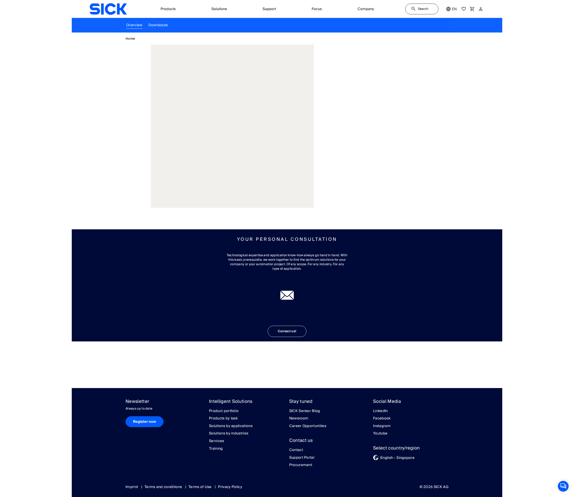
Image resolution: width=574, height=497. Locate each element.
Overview (134, 25)
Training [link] (216, 449)
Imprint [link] (132, 487)
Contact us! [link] (287, 331)
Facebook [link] (382, 418)
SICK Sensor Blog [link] (304, 411)
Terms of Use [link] (200, 487)
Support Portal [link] (301, 458)
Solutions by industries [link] (228, 433)
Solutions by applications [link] (230, 426)
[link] (108, 9)
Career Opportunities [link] (307, 426)
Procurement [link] (300, 465)
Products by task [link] (223, 418)
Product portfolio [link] (224, 411)
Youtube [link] (380, 433)
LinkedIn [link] (380, 411)
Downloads (158, 25)
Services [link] (216, 441)
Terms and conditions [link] (163, 487)
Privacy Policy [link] (230, 487)
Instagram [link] (382, 426)
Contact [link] (296, 450)
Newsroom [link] (299, 418)
